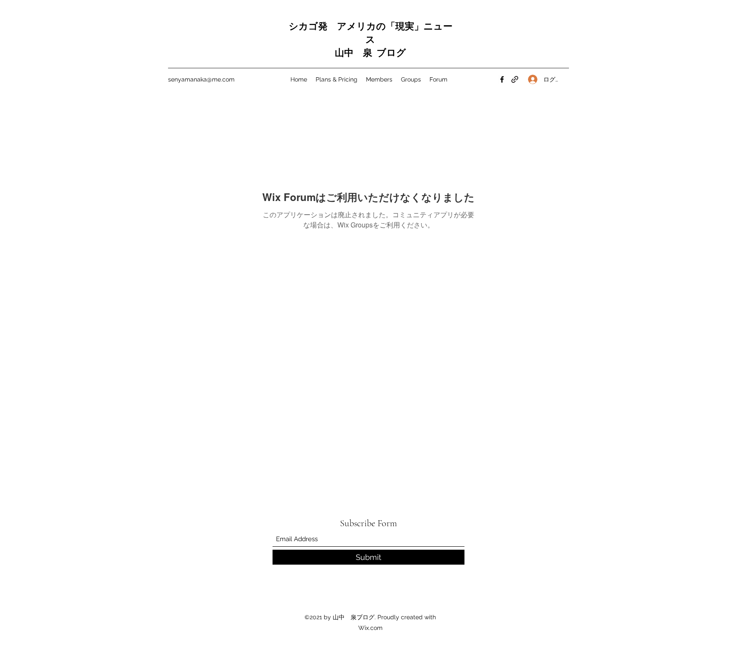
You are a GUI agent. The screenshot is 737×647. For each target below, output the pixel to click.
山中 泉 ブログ (370, 52)
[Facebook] (502, 79)
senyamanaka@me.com (201, 79)
